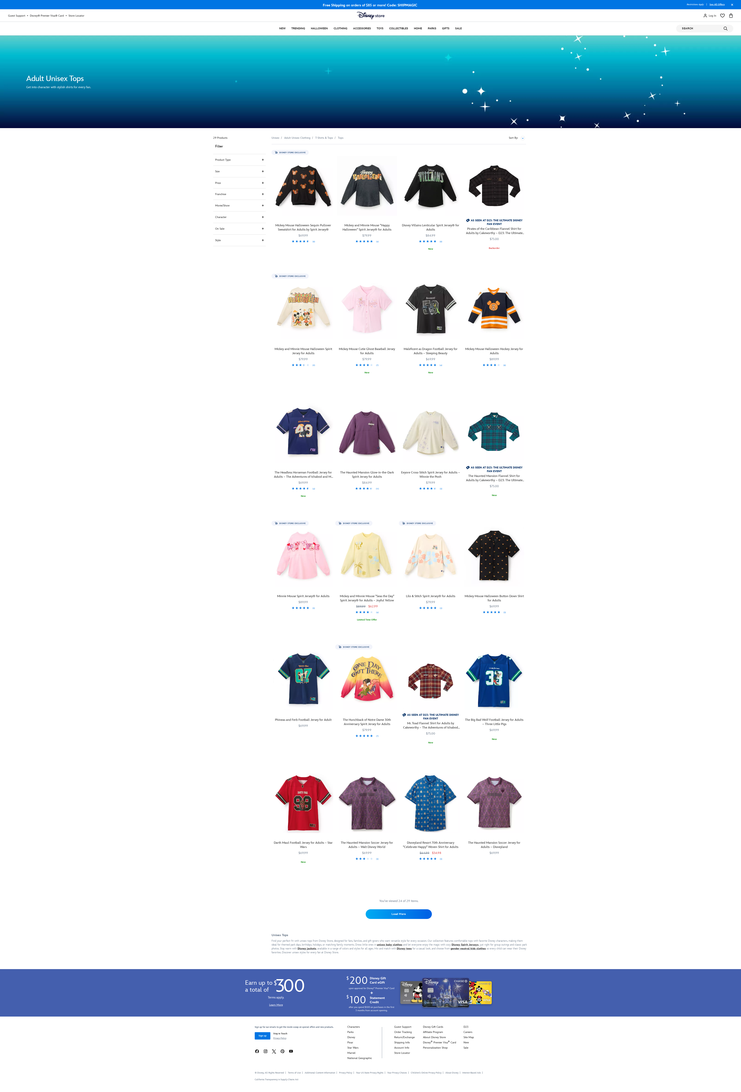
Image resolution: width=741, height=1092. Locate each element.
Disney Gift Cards (433, 1027)
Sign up (262, 1035)
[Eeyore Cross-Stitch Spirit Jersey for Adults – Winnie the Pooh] (431, 433)
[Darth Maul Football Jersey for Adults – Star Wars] (303, 803)
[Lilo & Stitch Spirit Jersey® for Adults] (431, 557)
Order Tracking (403, 1032)
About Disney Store (434, 1037)
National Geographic (359, 1058)
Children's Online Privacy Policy (426, 1072)
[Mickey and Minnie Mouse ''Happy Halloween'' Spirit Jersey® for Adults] (367, 186)
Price (218, 183)
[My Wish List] (722, 15)
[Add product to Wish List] (330, 152)
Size (217, 171)
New (282, 28)
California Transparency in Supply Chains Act (276, 1079)
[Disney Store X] (274, 1051)
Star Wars (353, 1047)
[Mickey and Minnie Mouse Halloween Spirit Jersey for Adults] (303, 309)
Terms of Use (294, 1072)
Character (221, 217)
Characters (353, 1027)
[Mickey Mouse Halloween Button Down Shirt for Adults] (494, 557)
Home (418, 28)
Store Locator (76, 15)
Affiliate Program (433, 1032)
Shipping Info (402, 1042)
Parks (432, 28)
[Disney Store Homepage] (371, 15)
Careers (468, 1032)
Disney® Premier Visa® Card (47, 15)
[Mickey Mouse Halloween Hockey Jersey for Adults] (494, 309)
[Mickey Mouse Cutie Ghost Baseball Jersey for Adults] (367, 309)
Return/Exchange (404, 1037)
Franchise (220, 194)
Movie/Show (222, 205)
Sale (458, 28)
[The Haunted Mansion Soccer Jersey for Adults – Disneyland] (494, 803)
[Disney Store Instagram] (265, 1051)
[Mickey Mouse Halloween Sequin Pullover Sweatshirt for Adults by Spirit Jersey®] (303, 186)
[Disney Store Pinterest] (282, 1051)
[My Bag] (731, 15)
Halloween (319, 28)
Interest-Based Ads (471, 1072)
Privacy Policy (279, 1038)
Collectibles (398, 28)
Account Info (401, 1047)
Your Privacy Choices (397, 1073)
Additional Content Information (320, 1072)
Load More (399, 914)
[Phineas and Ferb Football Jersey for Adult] (303, 680)
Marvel (351, 1053)
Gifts (445, 28)
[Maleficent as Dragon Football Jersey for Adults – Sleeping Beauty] (431, 309)
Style (218, 240)
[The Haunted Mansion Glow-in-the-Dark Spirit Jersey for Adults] (367, 433)
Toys (380, 28)
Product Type (223, 159)
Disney (351, 1037)
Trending (298, 28)
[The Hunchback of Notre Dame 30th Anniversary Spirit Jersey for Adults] (367, 680)
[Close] (731, 6)
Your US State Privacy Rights (369, 1072)
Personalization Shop (435, 1047)
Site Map (469, 1037)
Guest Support (16, 15)
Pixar (350, 1042)
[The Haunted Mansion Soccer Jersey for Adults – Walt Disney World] (367, 803)
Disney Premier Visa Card (439, 1042)
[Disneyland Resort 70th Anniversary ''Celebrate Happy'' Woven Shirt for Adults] (431, 803)
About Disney (451, 1072)
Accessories (362, 28)
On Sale (219, 228)
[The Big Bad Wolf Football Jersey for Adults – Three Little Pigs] (494, 680)
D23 (466, 1027)
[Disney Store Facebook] (257, 1051)
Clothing (340, 28)
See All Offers (717, 4)
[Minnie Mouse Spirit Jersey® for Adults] (303, 557)
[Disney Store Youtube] (291, 1051)
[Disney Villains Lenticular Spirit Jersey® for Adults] (431, 186)
